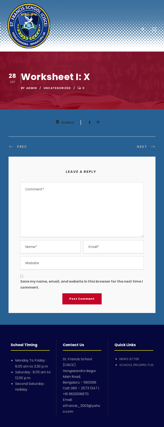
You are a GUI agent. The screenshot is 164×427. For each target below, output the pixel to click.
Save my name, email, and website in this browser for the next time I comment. (81, 284)
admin (31, 88)
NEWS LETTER (129, 359)
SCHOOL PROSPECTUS (136, 365)
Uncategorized (57, 88)
